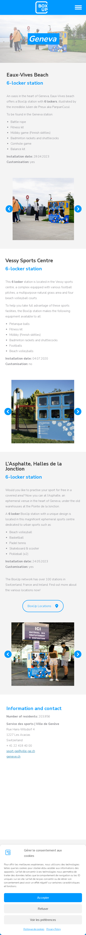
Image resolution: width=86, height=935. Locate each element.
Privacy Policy (53, 929)
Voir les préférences (43, 920)
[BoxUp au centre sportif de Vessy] (42, 411)
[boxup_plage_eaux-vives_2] (43, 209)
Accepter (43, 897)
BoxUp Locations (39, 606)
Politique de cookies (33, 929)
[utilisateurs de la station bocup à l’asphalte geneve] (42, 654)
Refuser (43, 908)
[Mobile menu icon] (78, 7)
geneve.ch (13, 757)
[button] (9, 208)
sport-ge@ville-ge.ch (20, 751)
